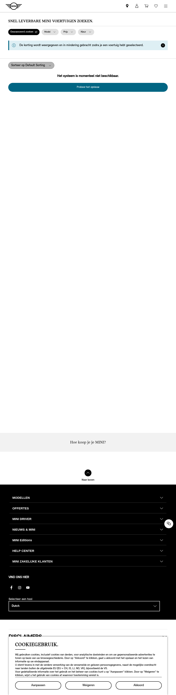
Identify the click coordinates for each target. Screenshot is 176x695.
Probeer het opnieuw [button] (88, 87)
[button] (24, 32)
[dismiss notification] (163, 45)
